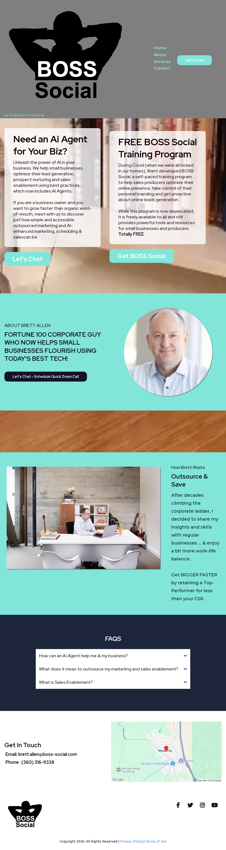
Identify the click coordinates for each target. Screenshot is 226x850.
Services (162, 61)
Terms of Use (156, 841)
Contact (162, 68)
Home (160, 48)
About (160, 54)
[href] (166, 752)
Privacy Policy (131, 841)
